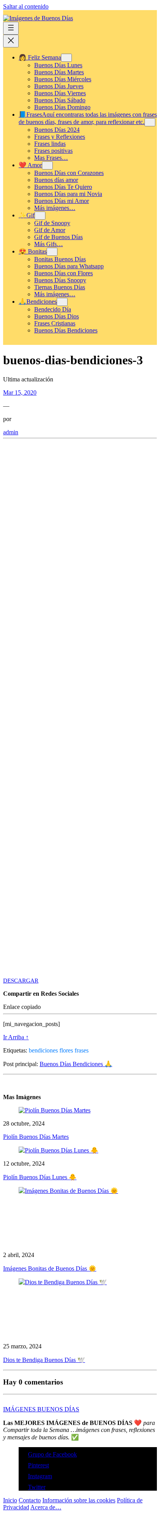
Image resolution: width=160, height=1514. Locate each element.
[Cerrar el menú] (11, 41)
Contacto (30, 1500)
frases (82, 1050)
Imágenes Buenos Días (41, 1409)
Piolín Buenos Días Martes (36, 1136)
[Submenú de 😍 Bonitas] (52, 252)
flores (66, 1050)
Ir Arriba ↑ (16, 1037)
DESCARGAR (20, 980)
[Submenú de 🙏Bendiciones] (62, 302)
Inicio (10, 1500)
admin (10, 432)
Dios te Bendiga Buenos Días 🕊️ (44, 1360)
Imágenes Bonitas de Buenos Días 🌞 (49, 1268)
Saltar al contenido (26, 6)
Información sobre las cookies (78, 1500)
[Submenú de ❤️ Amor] (47, 165)
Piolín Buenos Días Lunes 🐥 (40, 1177)
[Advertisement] (80, 526)
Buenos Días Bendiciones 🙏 (76, 1064)
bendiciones (43, 1050)
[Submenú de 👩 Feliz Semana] (66, 58)
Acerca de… (45, 1507)
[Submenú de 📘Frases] (149, 122)
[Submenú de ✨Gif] (40, 216)
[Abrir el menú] (11, 28)
